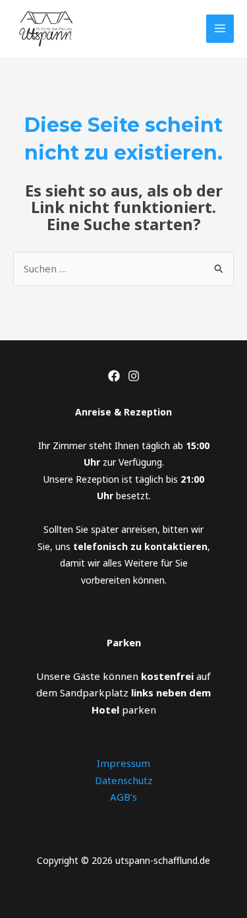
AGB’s (123, 796)
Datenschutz (124, 780)
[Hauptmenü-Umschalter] (220, 29)
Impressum (123, 763)
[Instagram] (134, 376)
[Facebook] (114, 376)
